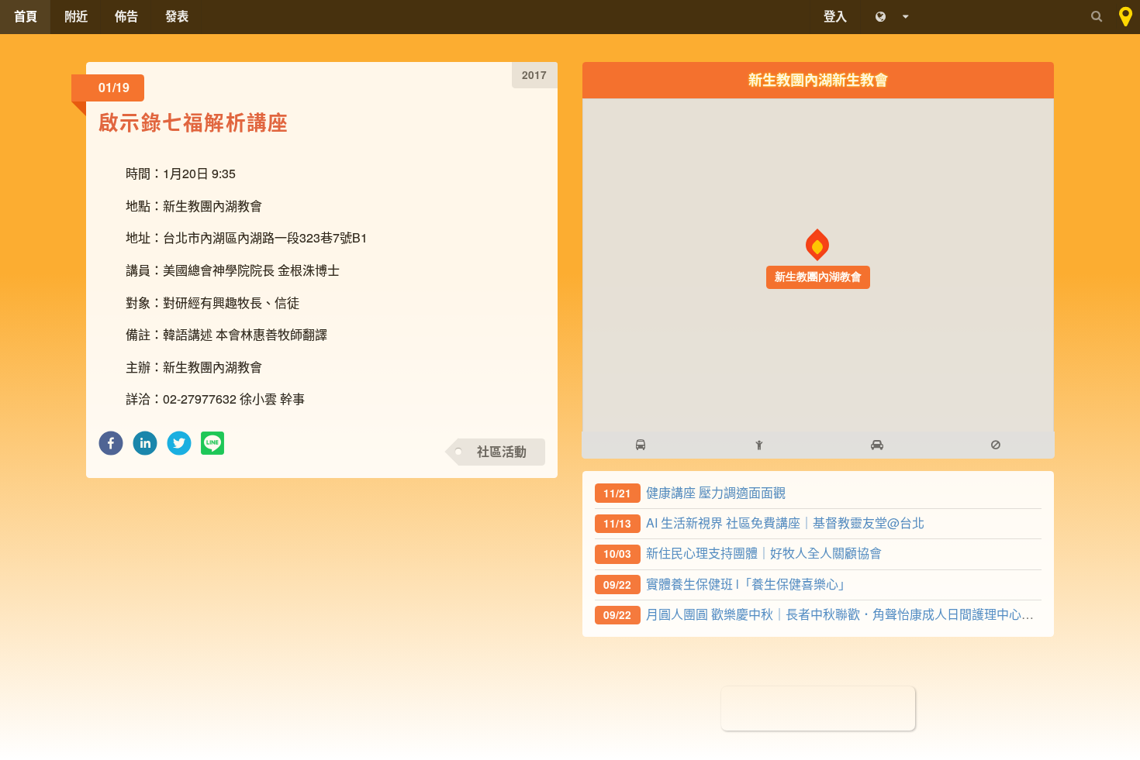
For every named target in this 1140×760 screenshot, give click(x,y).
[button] (110, 447)
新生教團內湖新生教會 (818, 79)
